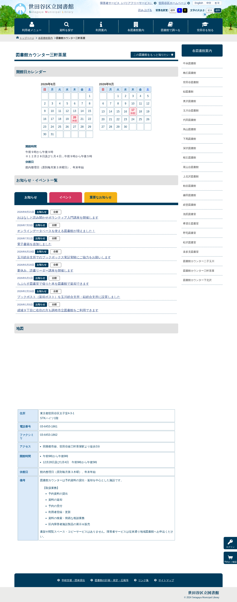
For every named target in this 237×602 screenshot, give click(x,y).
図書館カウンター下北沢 (197, 280)
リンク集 (143, 580)
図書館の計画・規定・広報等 (112, 580)
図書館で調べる (170, 30)
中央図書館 (189, 63)
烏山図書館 (189, 129)
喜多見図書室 (191, 251)
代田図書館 (189, 119)
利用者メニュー (31, 30)
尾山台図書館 (191, 167)
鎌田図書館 (189, 195)
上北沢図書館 (191, 176)
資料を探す (66, 30)
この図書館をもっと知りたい (151, 54)
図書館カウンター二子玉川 (198, 261)
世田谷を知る (205, 30)
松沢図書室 (189, 242)
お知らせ (30, 197)
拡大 (210, 10)
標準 (173, 10)
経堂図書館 (189, 204)
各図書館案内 (136, 30)
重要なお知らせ (101, 197)
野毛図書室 (189, 232)
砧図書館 (188, 91)
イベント (65, 197)
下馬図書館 (189, 138)
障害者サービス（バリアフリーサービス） (126, 3)
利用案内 (101, 30)
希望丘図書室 (191, 223)
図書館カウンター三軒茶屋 (198, 270)
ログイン (230, 547)
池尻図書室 (189, 214)
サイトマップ (166, 580)
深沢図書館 (189, 148)
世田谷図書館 (191, 82)
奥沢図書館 (189, 101)
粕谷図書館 (189, 185)
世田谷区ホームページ (172, 3)
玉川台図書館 (191, 110)
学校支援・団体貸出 (73, 580)
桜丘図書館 (189, 157)
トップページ (27, 38)
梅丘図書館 (189, 72)
